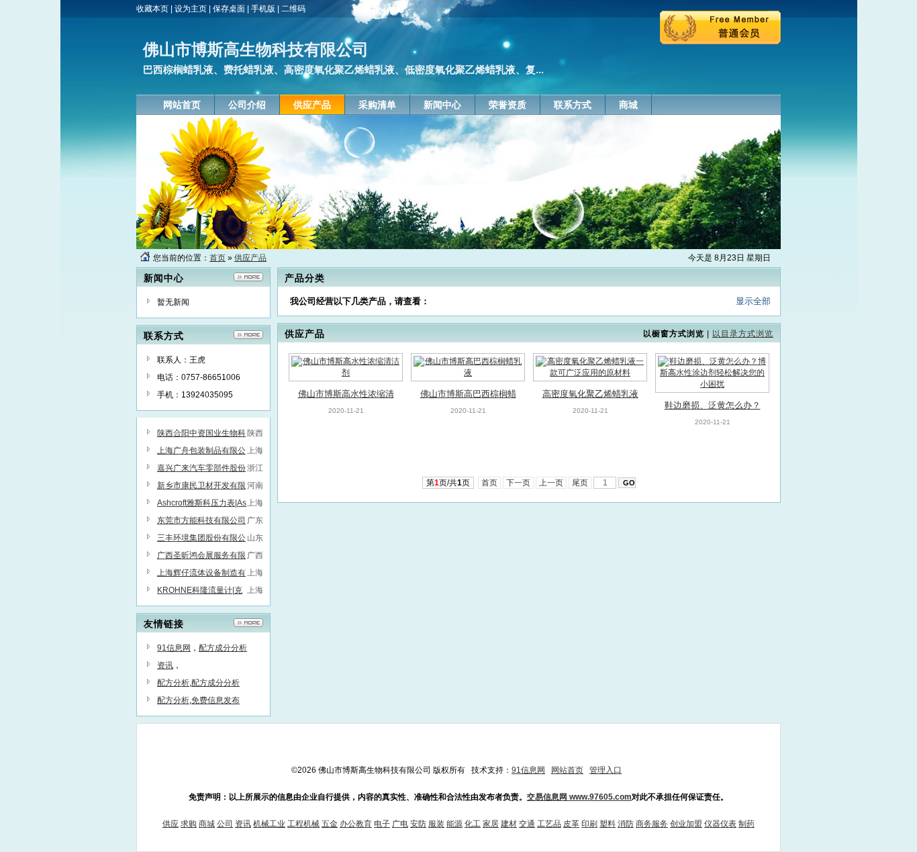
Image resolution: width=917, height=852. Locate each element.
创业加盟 (686, 824)
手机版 (263, 8)
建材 (509, 824)
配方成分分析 (223, 648)
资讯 (165, 665)
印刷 (589, 824)
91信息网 (174, 648)
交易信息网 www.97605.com (579, 797)
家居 (491, 824)
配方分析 (173, 683)
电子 (382, 824)
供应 (170, 824)
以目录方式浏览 (742, 333)
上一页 (551, 482)
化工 (473, 824)
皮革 (571, 824)
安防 (418, 824)
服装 (436, 824)
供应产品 (250, 258)
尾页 (580, 482)
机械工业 (269, 824)
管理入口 (605, 770)
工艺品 (549, 824)
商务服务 (652, 824)
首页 (217, 258)
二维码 (293, 8)
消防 (626, 824)
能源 (454, 824)
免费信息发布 (215, 700)
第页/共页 (448, 482)
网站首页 (567, 770)
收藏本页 (152, 8)
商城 (207, 824)
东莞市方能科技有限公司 (201, 520)
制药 (746, 824)
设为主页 (191, 8)
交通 (527, 824)
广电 (400, 824)
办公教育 (356, 824)
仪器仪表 (720, 824)
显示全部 (753, 301)
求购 (189, 824)
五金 (330, 824)
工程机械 (303, 824)
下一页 (518, 482)
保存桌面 (229, 8)
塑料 (607, 824)
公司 (225, 824)
